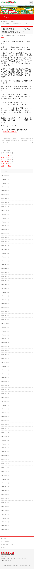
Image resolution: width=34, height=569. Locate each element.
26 (3, 164)
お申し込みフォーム (8, 544)
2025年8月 (6, 218)
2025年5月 (6, 226)
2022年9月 (6, 350)
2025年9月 (6, 214)
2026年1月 (6, 198)
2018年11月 (6, 518)
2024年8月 (6, 261)
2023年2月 (6, 331)
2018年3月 (6, 530)
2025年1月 (6, 241)
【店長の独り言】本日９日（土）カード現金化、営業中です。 (25, 140)
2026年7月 (6, 179)
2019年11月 (6, 483)
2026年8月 (6, 175)
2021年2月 (6, 424)
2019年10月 (6, 487)
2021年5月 (6, 413)
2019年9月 (6, 491)
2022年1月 (6, 381)
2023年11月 (6, 296)
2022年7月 (6, 358)
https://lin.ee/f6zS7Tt (10, 132)
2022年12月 (6, 339)
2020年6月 (6, 455)
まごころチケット (14, 565)
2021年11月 (6, 389)
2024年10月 (6, 253)
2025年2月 (6, 237)
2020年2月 (6, 471)
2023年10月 (6, 300)
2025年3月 (6, 233)
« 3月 (2, 166)
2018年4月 (6, 526)
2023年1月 (6, 335)
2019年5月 (6, 502)
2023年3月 (6, 327)
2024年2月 (6, 284)
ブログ (4, 547)
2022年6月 (6, 362)
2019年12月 (6, 479)
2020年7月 (6, 452)
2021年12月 (6, 385)
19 (3, 161)
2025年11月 (6, 206)
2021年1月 (6, 428)
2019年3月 (6, 510)
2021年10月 (6, 393)
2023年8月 (6, 307)
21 (7, 161)
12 (3, 159)
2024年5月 (6, 272)
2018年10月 (6, 522)
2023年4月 (6, 323)
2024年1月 (6, 288)
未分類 (2, 37)
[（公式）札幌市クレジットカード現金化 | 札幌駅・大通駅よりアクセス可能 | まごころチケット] (8, 3)
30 (10, 164)
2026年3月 (6, 191)
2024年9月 (6, 257)
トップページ (6, 538)
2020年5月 (6, 459)
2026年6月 (6, 183)
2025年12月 (6, 202)
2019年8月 (6, 494)
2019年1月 (6, 514)
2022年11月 (6, 342)
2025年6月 (6, 222)
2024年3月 (6, 280)
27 (5, 164)
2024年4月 (6, 276)
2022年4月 (6, 370)
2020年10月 (6, 440)
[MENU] (31, 2)
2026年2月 (6, 194)
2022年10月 (6, 346)
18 (2, 161)
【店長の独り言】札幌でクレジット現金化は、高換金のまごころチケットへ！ (9, 140)
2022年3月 (6, 374)
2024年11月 (6, 249)
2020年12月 (6, 432)
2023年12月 (6, 292)
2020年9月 (6, 444)
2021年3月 (6, 420)
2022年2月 (6, 378)
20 (5, 161)
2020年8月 (6, 448)
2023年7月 (6, 311)
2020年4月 (6, 463)
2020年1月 (6, 475)
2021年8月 (6, 401)
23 (10, 161)
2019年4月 (6, 506)
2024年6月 (6, 268)
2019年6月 (6, 498)
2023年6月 (6, 315)
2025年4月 (6, 230)
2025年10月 (6, 210)
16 (10, 159)
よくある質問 (6, 541)
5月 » (9, 166)
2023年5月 (6, 319)
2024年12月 (6, 245)
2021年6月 (6, 409)
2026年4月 (6, 187)
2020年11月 (6, 436)
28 (7, 164)
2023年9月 (6, 304)
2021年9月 (6, 397)
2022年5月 (6, 366)
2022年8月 (6, 354)
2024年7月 (6, 265)
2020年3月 (6, 467)
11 (2, 159)
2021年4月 (6, 417)
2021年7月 (6, 405)
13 (5, 159)
